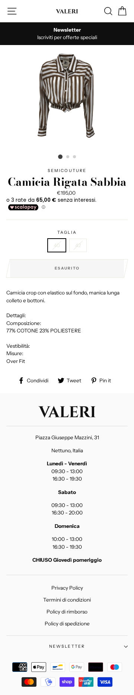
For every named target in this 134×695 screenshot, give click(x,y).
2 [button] (68, 157)
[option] (67, 33)
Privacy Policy (67, 588)
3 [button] (75, 157)
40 (57, 245)
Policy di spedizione (67, 624)
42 (78, 245)
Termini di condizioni (67, 600)
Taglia (67, 232)
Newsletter (67, 646)
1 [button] (60, 156)
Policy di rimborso (67, 612)
